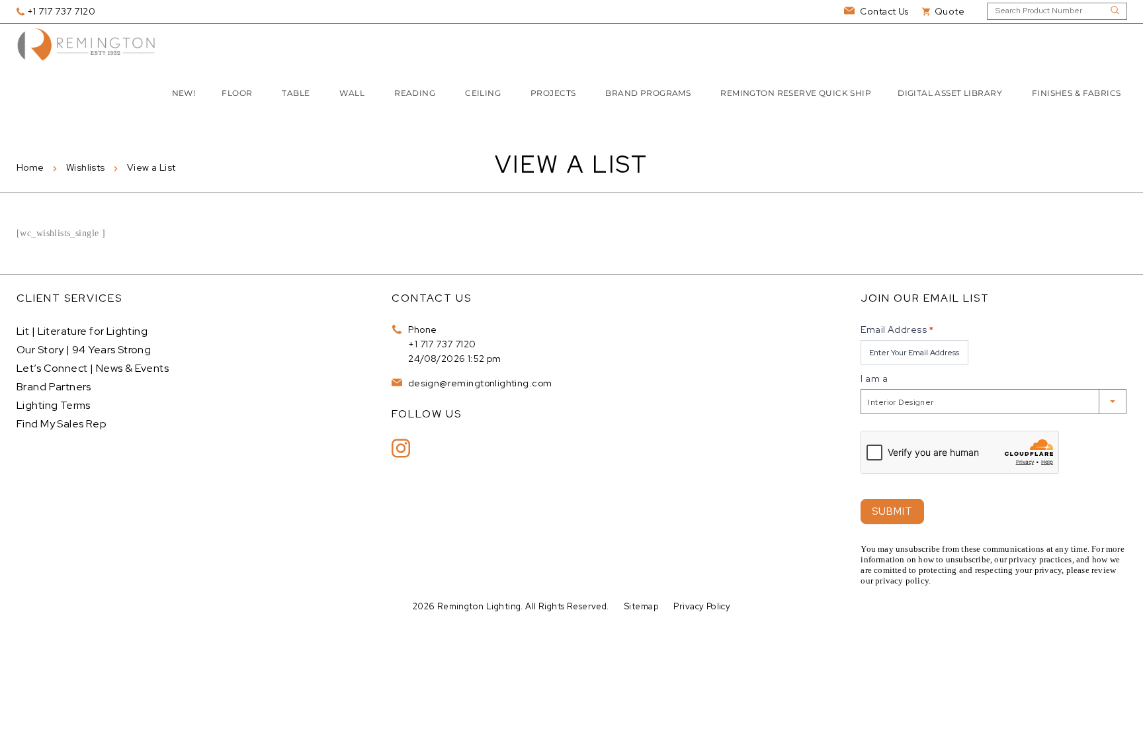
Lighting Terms (54, 405)
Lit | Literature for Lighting (82, 331)
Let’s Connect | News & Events (93, 368)
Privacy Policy (701, 606)
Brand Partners (54, 387)
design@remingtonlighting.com (478, 383)
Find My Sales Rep (61, 424)
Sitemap (641, 606)
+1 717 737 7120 (442, 344)
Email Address (897, 329)
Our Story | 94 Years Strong (84, 350)
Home (30, 167)
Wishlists (85, 167)
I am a (874, 378)
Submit (892, 511)
